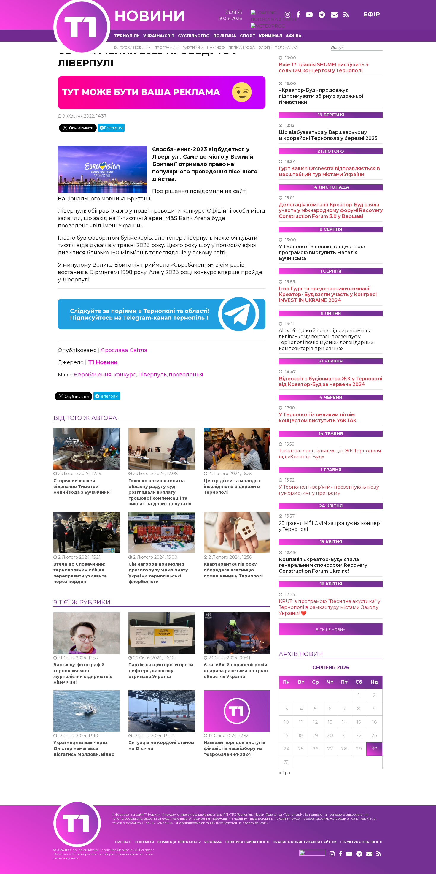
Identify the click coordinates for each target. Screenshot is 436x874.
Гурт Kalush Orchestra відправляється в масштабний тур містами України (329, 171)
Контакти (144, 842)
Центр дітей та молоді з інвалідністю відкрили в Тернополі (232, 486)
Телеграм (113, 127)
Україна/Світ (158, 35)
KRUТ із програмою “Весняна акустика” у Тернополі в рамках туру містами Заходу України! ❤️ (329, 607)
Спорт (247, 35)
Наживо (216, 47)
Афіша (294, 35)
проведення (186, 374)
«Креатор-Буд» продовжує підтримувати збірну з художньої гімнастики (321, 96)
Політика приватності (247, 842)
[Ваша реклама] (161, 92)
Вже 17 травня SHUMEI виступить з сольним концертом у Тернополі (323, 67)
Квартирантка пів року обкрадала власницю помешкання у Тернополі (233, 569)
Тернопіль (127, 35)
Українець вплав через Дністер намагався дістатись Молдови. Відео (83, 748)
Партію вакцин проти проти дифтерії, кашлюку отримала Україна (160, 670)
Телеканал (286, 47)
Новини (149, 16)
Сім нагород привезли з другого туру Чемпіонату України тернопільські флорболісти (158, 572)
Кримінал (270, 35)
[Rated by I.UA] (312, 854)
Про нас (123, 842)
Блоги (265, 47)
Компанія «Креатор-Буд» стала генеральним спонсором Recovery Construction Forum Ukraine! (323, 565)
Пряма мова (241, 47)
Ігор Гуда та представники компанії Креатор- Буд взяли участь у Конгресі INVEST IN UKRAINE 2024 (328, 294)
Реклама (213, 842)
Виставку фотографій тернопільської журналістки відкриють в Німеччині (82, 673)
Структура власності (361, 842)
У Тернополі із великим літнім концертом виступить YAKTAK (318, 417)
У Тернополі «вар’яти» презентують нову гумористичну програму (329, 490)
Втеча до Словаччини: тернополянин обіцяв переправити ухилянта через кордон (80, 572)
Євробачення (93, 374)
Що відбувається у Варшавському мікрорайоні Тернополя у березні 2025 (328, 135)
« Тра (284, 772)
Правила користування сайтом (304, 842)
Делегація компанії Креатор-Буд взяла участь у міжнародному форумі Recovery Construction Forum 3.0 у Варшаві (331, 210)
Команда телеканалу (179, 842)
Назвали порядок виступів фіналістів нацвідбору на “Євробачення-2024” (234, 748)
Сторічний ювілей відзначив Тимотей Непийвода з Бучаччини (81, 486)
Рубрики (191, 47)
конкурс (125, 374)
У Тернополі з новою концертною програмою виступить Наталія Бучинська (322, 252)
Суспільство (194, 35)
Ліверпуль (152, 374)
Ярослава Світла (124, 350)
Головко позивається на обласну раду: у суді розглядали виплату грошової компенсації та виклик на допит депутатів (159, 492)
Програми (164, 47)
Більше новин (331, 629)
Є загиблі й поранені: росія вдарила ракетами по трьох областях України (236, 670)
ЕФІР (371, 14)
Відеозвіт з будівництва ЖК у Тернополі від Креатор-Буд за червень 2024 (330, 381)
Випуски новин (130, 47)
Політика (224, 35)
